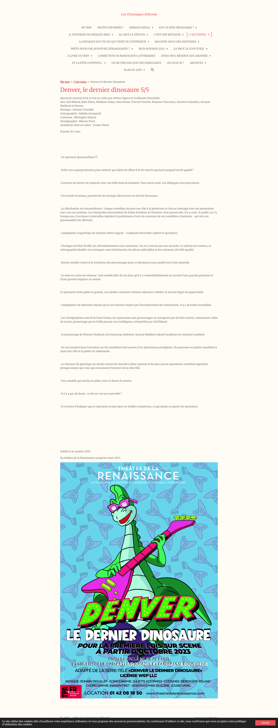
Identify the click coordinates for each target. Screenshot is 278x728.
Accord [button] (265, 722)
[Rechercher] (152, 69)
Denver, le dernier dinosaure (107, 81)
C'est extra (80, 81)
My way (65, 81)
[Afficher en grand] (139, 580)
